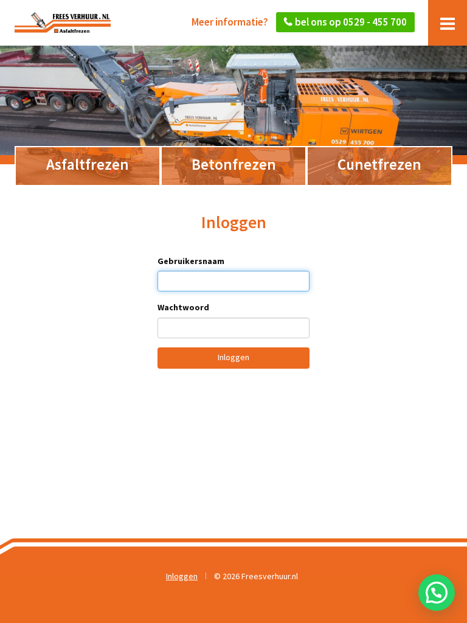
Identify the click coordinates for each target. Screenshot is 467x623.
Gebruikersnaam (190, 261)
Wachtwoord (183, 307)
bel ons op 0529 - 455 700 (351, 22)
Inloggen (233, 357)
